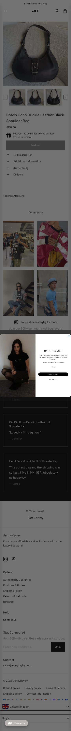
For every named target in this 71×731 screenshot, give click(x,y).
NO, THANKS (53, 379)
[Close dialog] (69, 336)
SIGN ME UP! (53, 374)
